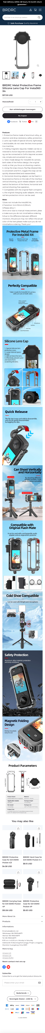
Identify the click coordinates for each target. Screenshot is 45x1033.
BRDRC (25, 1018)
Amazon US (7, 953)
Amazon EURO (8, 958)
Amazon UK (7, 955)
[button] (40, 9)
